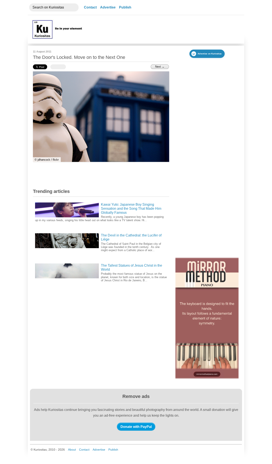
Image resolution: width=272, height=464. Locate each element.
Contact (90, 7)
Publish (125, 7)
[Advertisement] (162, 29)
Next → (159, 66)
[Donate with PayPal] (136, 427)
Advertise (108, 7)
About (72, 449)
